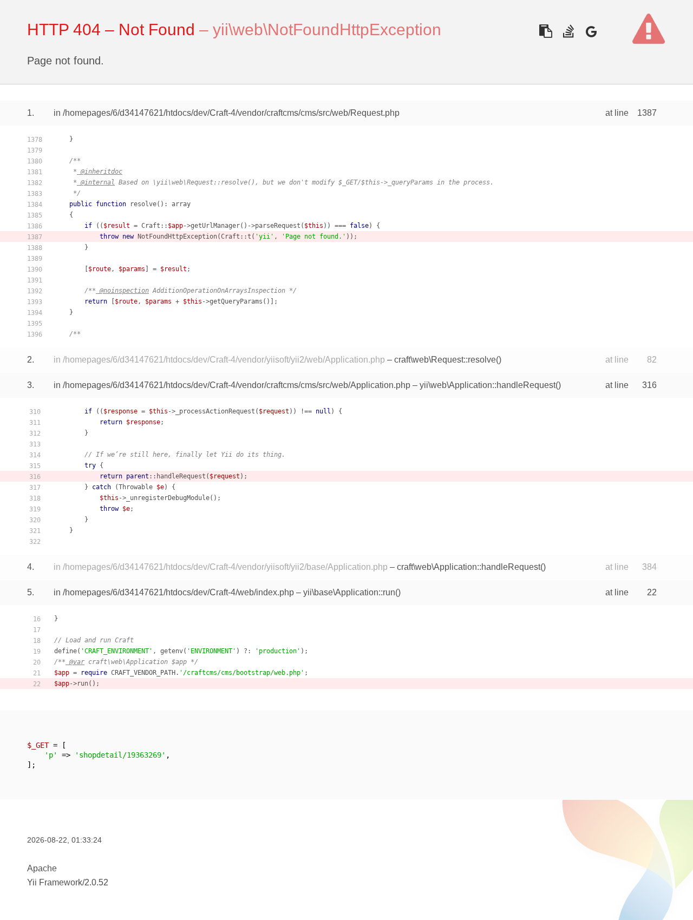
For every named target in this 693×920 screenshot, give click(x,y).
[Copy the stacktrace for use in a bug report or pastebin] (545, 31)
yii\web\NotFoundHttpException (327, 29)
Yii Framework (54, 882)
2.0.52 (96, 882)
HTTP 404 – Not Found (111, 29)
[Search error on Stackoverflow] (568, 31)
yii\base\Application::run (349, 592)
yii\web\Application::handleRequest (487, 385)
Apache (42, 868)
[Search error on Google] (590, 31)
